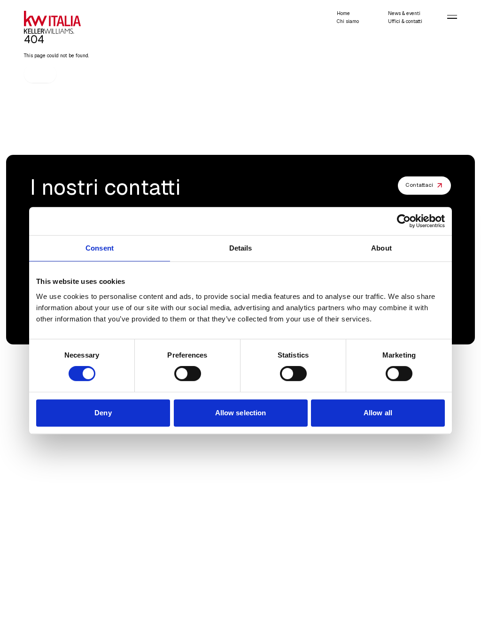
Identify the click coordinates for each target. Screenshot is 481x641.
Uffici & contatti (405, 21)
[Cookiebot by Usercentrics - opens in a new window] (404, 221)
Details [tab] (240, 248)
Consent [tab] (99, 248)
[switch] (187, 373)
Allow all (378, 413)
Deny (102, 413)
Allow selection (240, 413)
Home (343, 13)
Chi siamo (348, 21)
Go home (40, 73)
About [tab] (381, 248)
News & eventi (404, 13)
